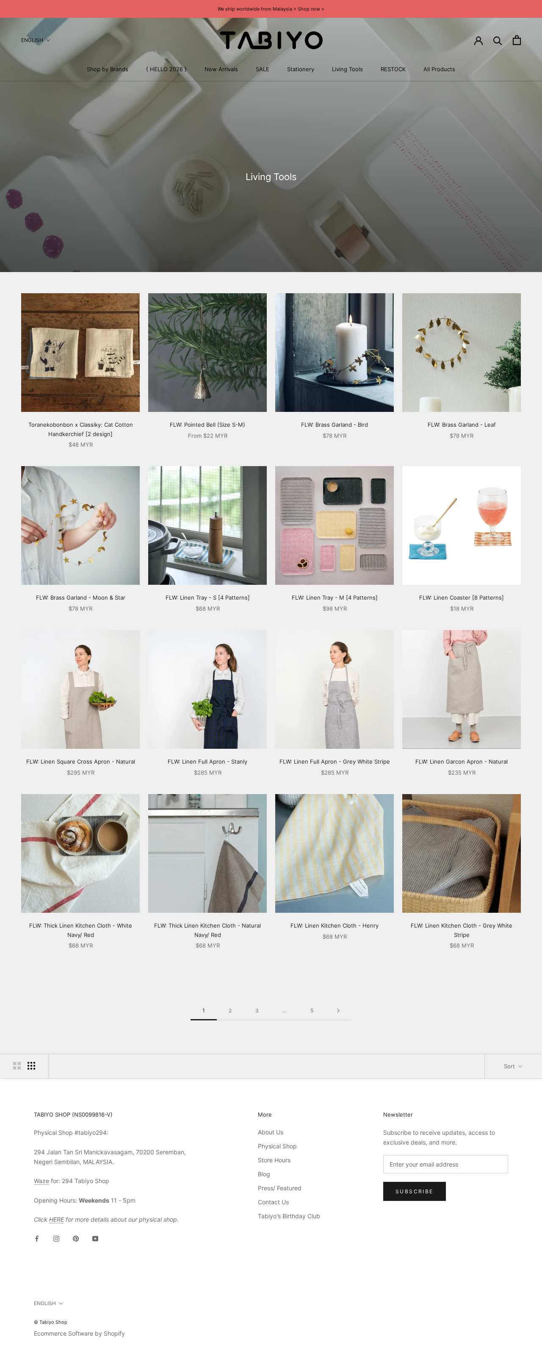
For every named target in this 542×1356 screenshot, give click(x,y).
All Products (439, 69)
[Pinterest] (76, 1238)
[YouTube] (95, 1238)
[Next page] (338, 1010)
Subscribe (414, 1191)
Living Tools (347, 69)
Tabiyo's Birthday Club (289, 1216)
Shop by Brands (107, 69)
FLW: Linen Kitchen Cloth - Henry (334, 925)
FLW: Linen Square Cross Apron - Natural (80, 761)
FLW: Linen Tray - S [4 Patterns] (208, 597)
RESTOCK (393, 69)
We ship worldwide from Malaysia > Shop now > (271, 9)
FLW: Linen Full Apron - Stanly (207, 761)
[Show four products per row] (31, 1066)
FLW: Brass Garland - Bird (334, 424)
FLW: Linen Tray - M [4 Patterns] (335, 597)
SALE (262, 69)
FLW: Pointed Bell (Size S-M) (207, 424)
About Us (270, 1132)
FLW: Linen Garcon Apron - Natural (461, 761)
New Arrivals (221, 69)
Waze (41, 1180)
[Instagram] (56, 1238)
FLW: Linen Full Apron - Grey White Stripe (334, 761)
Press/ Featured (279, 1188)
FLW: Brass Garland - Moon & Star (80, 597)
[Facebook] (37, 1238)
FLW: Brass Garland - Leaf (462, 424)
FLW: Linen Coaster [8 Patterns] (461, 597)
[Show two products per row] (17, 1066)
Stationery (300, 69)
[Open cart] (517, 40)
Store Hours (274, 1160)
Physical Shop (277, 1146)
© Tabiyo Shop (50, 1322)
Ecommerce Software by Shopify (79, 1333)
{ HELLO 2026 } (166, 69)
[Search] (497, 40)
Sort (510, 1066)
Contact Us (273, 1202)
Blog (264, 1174)
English (32, 40)
